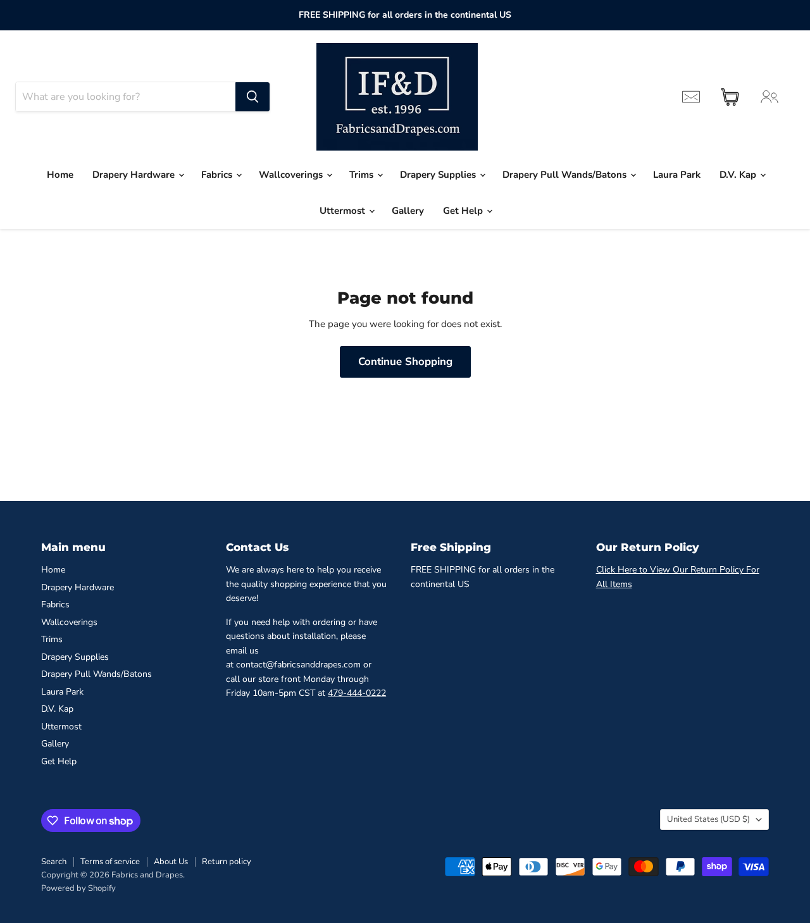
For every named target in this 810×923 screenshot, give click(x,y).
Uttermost (344, 210)
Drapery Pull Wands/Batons (565, 174)
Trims (362, 174)
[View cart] (730, 97)
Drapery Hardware (134, 174)
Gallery (408, 210)
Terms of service (110, 861)
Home (60, 174)
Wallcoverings (292, 174)
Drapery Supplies (439, 174)
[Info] (691, 97)
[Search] (252, 96)
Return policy (226, 861)
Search (53, 861)
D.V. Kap (739, 174)
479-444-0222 (357, 693)
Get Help (464, 210)
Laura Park (677, 174)
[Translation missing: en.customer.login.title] (769, 97)
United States (708, 819)
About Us (171, 861)
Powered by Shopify (78, 888)
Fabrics (218, 174)
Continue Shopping (405, 361)
